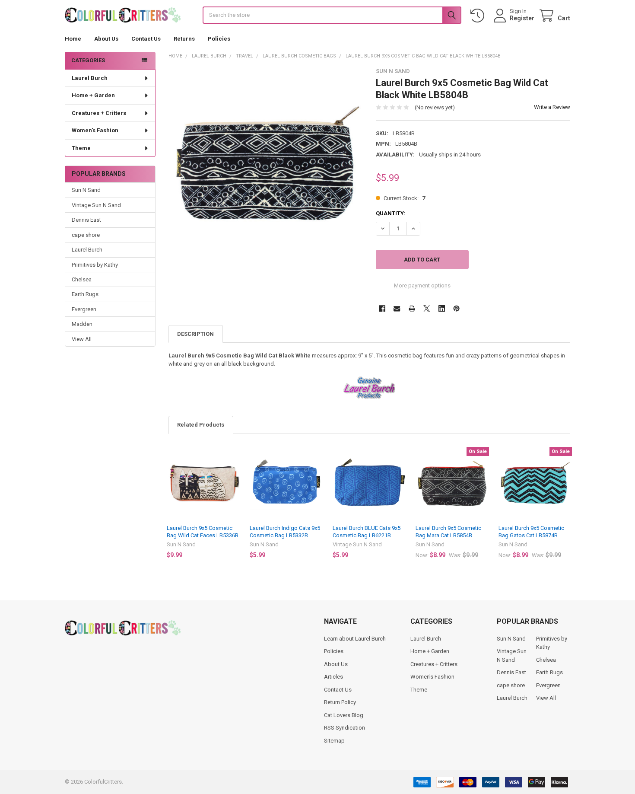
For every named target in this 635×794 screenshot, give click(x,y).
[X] (426, 308)
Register (522, 18)
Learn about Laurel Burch (355, 638)
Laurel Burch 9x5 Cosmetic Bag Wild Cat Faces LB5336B (202, 531)
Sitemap (334, 740)
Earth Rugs (85, 294)
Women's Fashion (95, 130)
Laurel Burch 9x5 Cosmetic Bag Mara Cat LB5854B (448, 531)
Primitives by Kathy (95, 264)
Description (195, 334)
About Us (106, 38)
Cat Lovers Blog (343, 715)
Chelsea (82, 279)
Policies (219, 38)
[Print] (412, 308)
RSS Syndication (344, 727)
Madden (82, 324)
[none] (265, 165)
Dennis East (86, 220)
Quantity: (391, 213)
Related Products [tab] (200, 424)
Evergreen (84, 309)
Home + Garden (93, 95)
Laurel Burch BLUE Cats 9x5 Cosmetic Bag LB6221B (366, 531)
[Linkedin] (441, 308)
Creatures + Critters (99, 113)
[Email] (397, 308)
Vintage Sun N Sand (96, 205)
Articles (333, 676)
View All (82, 339)
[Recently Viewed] (479, 15)
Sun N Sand (86, 190)
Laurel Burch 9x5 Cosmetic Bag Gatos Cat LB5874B (531, 531)
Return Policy (340, 702)
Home (73, 38)
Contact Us (146, 38)
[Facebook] (382, 308)
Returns (184, 38)
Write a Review (552, 107)
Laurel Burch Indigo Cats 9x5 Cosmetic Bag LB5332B (285, 531)
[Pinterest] (456, 308)
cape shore (86, 235)
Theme (81, 148)
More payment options (422, 285)
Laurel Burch (90, 78)
